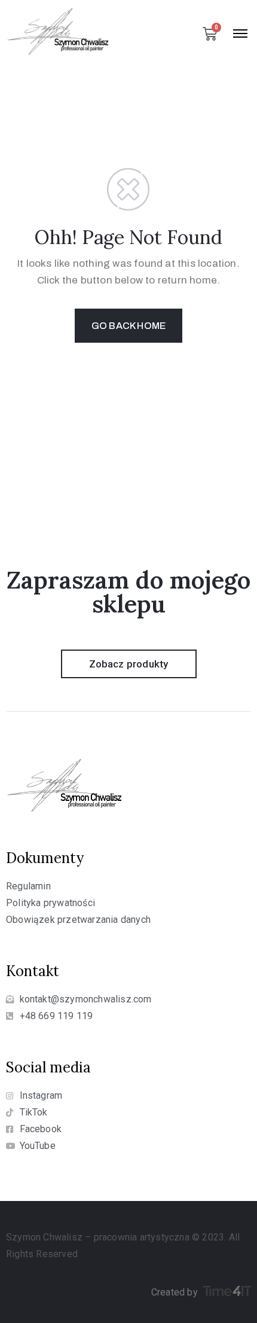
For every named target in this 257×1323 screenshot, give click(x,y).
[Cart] (210, 34)
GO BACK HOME (128, 326)
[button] (129, 664)
